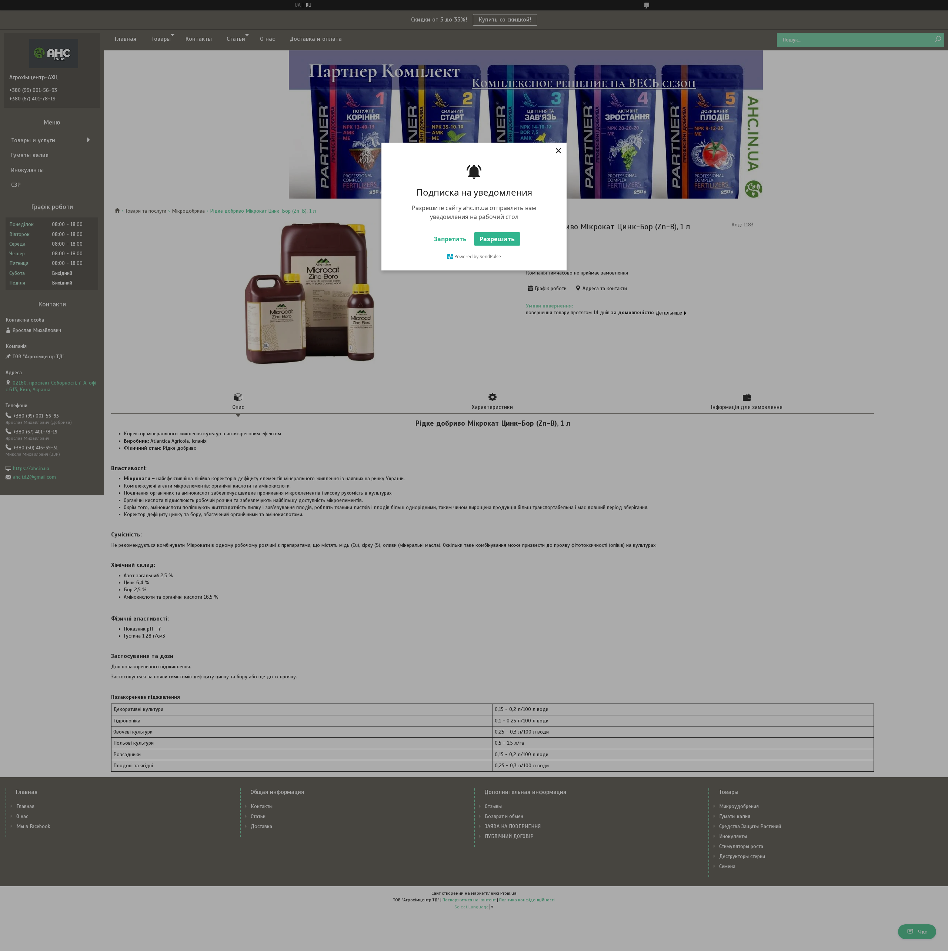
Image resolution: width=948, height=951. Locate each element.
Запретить (450, 239)
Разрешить (497, 239)
